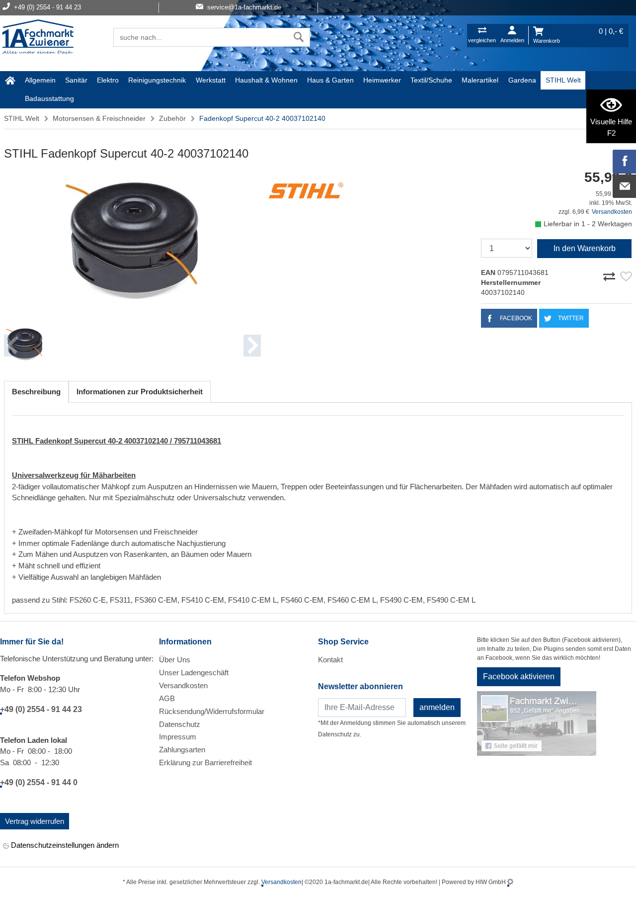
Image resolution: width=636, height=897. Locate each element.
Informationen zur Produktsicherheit (140, 391)
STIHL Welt (563, 80)
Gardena (522, 80)
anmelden (437, 707)
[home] (10, 80)
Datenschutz (179, 724)
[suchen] (299, 37)
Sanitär (76, 80)
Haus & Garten (330, 80)
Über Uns (174, 659)
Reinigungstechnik (157, 80)
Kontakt (330, 659)
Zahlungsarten (182, 749)
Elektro (108, 80)
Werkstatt (211, 80)
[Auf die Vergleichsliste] (610, 275)
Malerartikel (480, 80)
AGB (167, 698)
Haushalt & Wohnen (266, 80)
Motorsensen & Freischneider (99, 118)
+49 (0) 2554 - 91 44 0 (39, 782)
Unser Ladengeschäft (194, 672)
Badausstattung (49, 98)
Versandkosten (612, 211)
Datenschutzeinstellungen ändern (64, 845)
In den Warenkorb (585, 248)
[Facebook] (624, 161)
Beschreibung (36, 391)
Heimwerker (382, 80)
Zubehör (172, 118)
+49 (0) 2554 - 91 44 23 (41, 709)
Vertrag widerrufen (34, 821)
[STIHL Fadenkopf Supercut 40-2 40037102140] (132, 245)
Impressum (177, 736)
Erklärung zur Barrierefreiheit (205, 762)
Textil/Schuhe (431, 80)
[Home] (38, 37)
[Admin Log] (510, 882)
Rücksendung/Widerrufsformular (211, 711)
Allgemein (40, 80)
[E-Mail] (624, 186)
